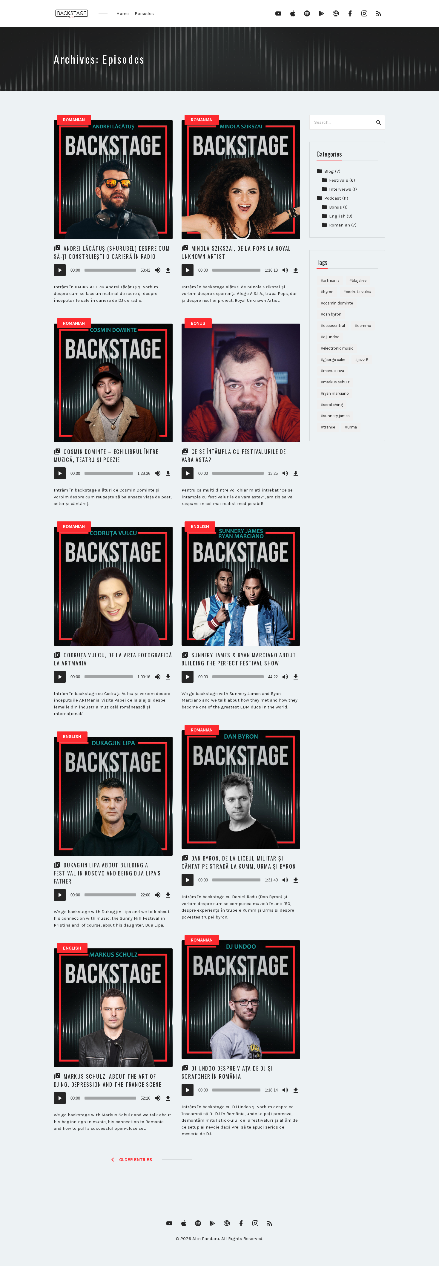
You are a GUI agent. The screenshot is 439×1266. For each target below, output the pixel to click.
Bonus (198, 323)
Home (122, 13)
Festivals (338, 180)
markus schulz (336, 382)
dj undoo (331, 337)
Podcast (332, 198)
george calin (334, 359)
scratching (333, 404)
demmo (364, 325)
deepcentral (334, 325)
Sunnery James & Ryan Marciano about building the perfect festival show (239, 659)
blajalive (359, 280)
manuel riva (333, 370)
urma (352, 427)
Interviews (340, 189)
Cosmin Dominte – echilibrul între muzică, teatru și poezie (106, 455)
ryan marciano (336, 393)
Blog (329, 171)
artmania (331, 280)
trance (329, 427)
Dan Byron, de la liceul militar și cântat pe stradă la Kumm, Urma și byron (239, 862)
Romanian (74, 120)
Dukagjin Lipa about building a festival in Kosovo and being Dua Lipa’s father (107, 873)
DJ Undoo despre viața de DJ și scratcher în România (227, 1072)
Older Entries (135, 1159)
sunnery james (336, 416)
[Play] (60, 270)
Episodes (144, 13)
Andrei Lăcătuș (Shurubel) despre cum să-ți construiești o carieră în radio (112, 252)
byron (328, 292)
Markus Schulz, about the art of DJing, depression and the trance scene (107, 1080)
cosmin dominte (338, 303)
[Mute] (157, 270)
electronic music (338, 348)
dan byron (332, 314)
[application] (113, 270)
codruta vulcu (358, 292)
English (200, 526)
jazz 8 (363, 359)
